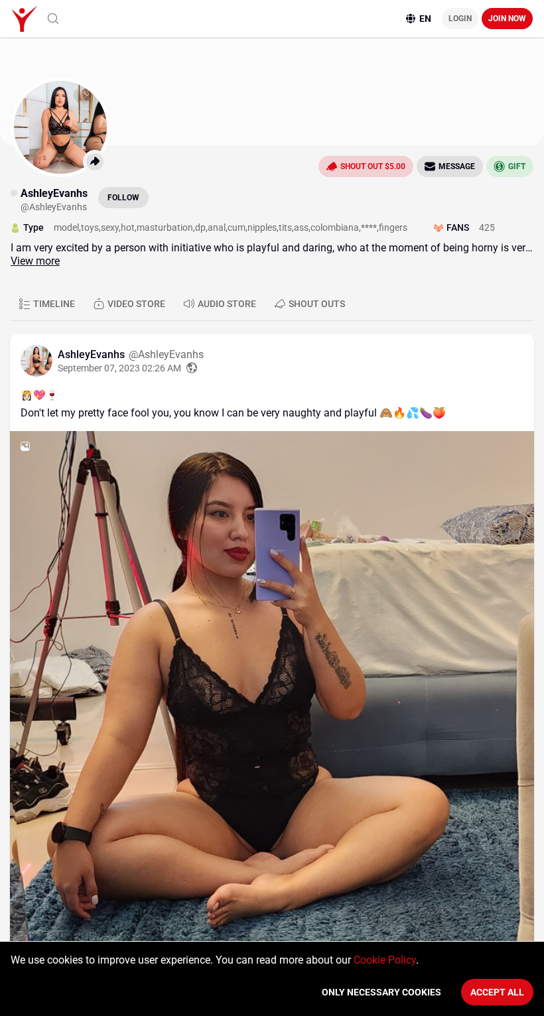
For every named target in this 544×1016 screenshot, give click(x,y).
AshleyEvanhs (92, 354)
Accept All (497, 992)
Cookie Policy (385, 960)
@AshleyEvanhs (166, 354)
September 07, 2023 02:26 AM (119, 368)
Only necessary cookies (381, 992)
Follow (123, 197)
